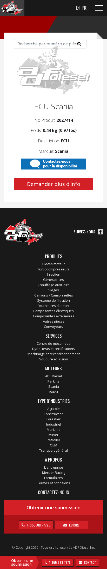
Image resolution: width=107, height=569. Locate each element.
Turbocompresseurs (53, 269)
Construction (54, 413)
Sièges (53, 290)
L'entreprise (53, 467)
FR (84, 8)
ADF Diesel (53, 376)
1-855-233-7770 (59, 562)
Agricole (53, 408)
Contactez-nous (53, 492)
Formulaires (53, 477)
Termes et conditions (53, 483)
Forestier (53, 419)
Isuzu (53, 391)
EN (78, 8)
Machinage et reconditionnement (54, 354)
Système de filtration (53, 300)
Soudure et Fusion (53, 359)
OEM (53, 445)
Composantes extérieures (53, 316)
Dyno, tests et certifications (53, 348)
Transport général (53, 450)
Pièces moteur (53, 264)
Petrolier (53, 440)
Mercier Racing (53, 472)
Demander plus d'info (53, 183)
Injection (53, 274)
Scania (53, 386)
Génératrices (53, 279)
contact (89, 562)
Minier (53, 434)
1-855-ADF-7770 (38, 525)
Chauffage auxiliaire (54, 284)
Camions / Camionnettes (53, 295)
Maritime (54, 429)
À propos (53, 459)
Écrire (73, 525)
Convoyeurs (53, 326)
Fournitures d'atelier (54, 305)
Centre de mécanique (54, 343)
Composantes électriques (53, 310)
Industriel (53, 424)
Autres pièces (53, 321)
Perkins (53, 381)
